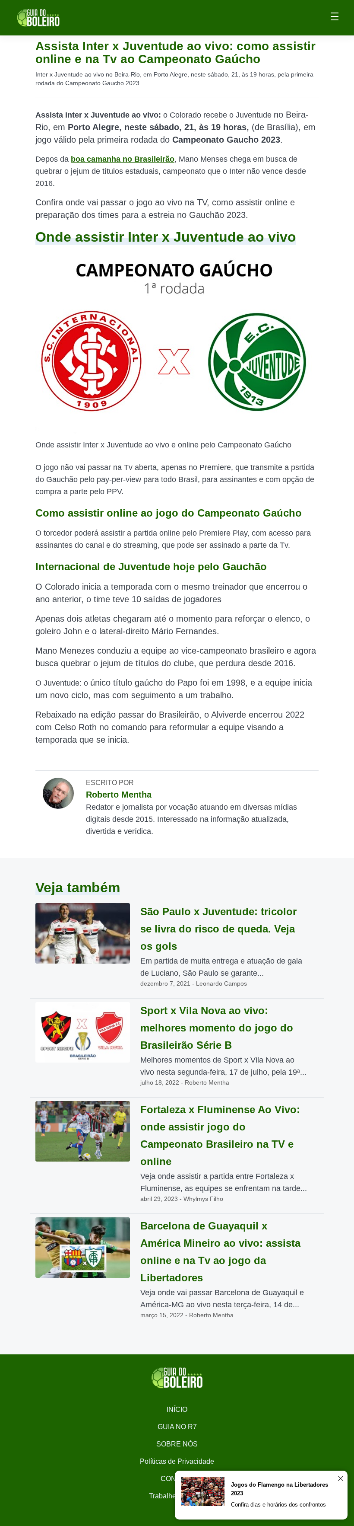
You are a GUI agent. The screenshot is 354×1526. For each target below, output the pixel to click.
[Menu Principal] (334, 18)
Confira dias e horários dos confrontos (278, 1504)
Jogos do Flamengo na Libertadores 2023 (279, 1489)
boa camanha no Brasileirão (122, 159)
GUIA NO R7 (177, 1426)
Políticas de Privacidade (177, 1461)
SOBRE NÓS (177, 1444)
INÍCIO (177, 1409)
